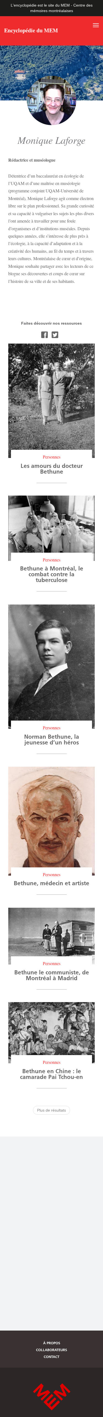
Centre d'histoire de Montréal (51, 1396)
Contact (51, 1356)
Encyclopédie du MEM (31, 31)
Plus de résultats (51, 1110)
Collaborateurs (51, 1350)
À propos (51, 1343)
